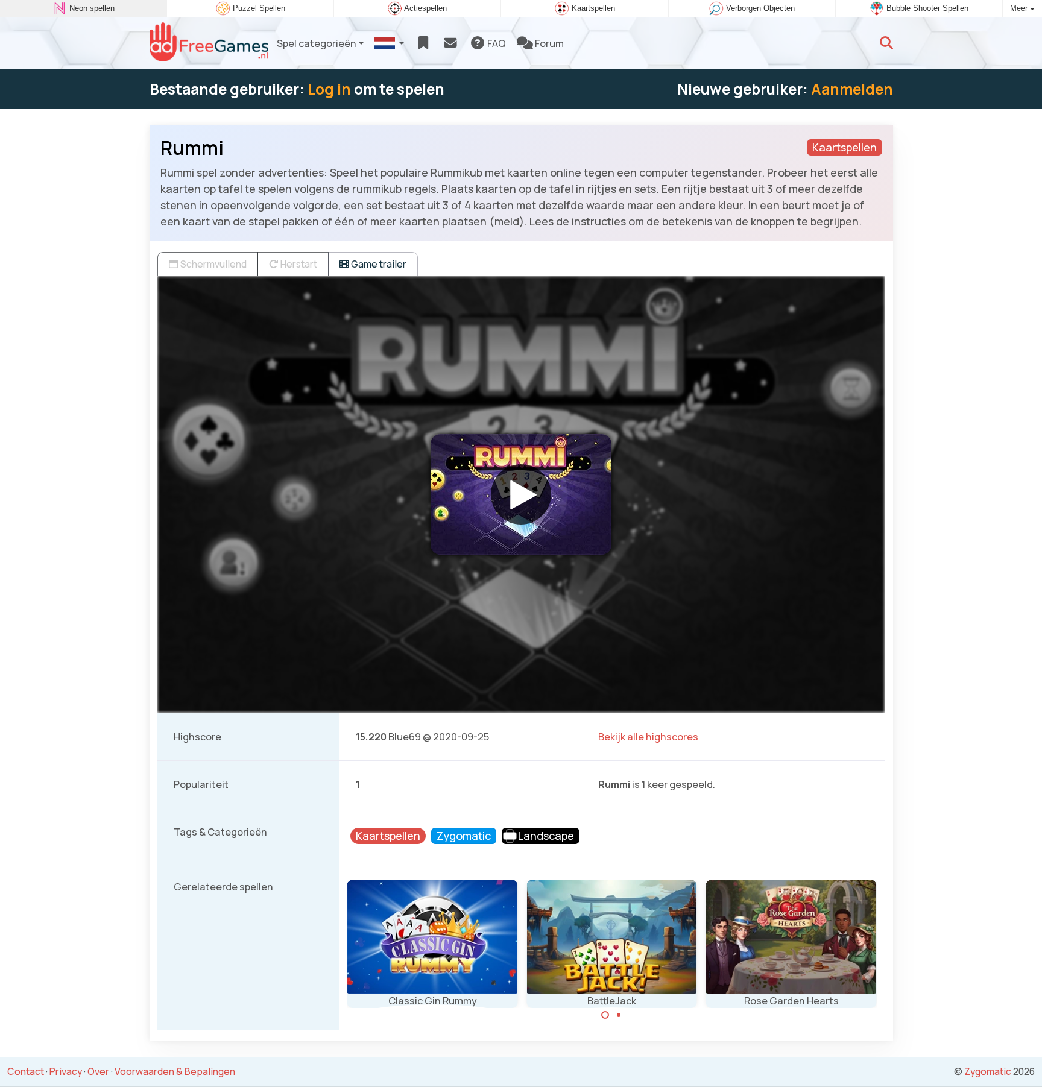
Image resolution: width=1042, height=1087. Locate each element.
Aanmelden (852, 89)
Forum (548, 43)
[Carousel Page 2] (618, 1015)
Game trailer (377, 264)
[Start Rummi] (521, 494)
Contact (25, 1071)
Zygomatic (987, 1071)
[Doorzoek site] (886, 43)
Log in (329, 89)
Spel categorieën (316, 43)
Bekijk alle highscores (648, 736)
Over (98, 1071)
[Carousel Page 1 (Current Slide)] (605, 1015)
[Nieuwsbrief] (450, 43)
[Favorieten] (423, 43)
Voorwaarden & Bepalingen (175, 1071)
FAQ (495, 43)
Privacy (65, 1071)
